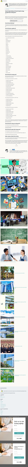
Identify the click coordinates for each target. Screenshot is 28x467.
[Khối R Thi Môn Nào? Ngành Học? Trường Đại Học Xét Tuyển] (14, 253)
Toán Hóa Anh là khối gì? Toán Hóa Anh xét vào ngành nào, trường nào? (9, 209)
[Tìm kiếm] (25, 1)
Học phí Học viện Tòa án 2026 (18, 346)
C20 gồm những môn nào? (4, 174)
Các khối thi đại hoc (12, 8)
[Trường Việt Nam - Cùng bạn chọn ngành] (4, 1)
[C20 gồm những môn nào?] (14, 166)
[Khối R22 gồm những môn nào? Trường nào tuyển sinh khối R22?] (14, 183)
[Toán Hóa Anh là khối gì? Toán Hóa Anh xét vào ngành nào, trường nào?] (14, 201)
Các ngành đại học (8, 8)
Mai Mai (11, 149)
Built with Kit (19, 438)
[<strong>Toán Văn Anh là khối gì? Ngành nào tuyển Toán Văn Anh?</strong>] (14, 236)
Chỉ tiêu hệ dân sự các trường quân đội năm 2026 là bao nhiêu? (20, 360)
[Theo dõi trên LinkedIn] (14, 149)
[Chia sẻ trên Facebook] (15, 145)
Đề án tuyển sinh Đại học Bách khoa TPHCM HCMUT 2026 (20, 331)
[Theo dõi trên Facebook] (12, 149)
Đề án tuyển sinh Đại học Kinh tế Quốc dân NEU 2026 (21, 287)
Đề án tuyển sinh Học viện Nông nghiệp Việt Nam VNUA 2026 (20, 375)
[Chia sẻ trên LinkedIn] (17, 145)
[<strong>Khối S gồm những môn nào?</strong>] (14, 218)
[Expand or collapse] (21, 20)
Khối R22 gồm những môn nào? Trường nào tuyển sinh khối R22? (9, 192)
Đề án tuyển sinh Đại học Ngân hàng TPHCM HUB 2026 (20, 302)
